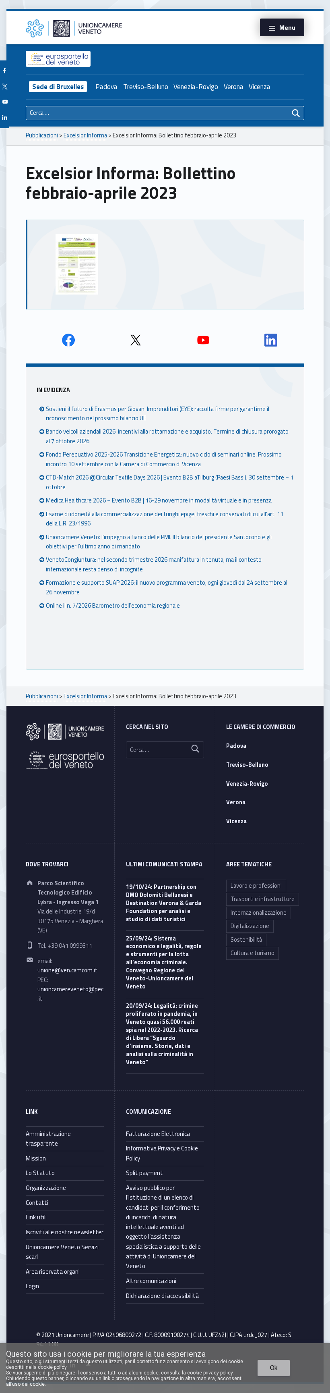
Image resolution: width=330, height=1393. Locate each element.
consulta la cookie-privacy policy (197, 1373)
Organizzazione (46, 1187)
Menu (287, 27)
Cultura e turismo (252, 953)
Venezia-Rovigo (195, 86)
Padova (106, 86)
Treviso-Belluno (145, 86)
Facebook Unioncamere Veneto (68, 340)
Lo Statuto (40, 1172)
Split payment (144, 1172)
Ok (274, 1368)
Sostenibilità (246, 939)
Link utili (36, 1217)
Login (32, 1286)
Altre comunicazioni (151, 1280)
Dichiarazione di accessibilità (162, 1295)
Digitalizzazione (250, 926)
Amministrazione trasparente (48, 1138)
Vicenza (259, 86)
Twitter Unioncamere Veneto (135, 340)
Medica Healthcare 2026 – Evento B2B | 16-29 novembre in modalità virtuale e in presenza (159, 500)
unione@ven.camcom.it (67, 970)
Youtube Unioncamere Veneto (203, 340)
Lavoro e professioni (256, 885)
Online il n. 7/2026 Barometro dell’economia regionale (113, 605)
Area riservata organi (53, 1271)
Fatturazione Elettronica (158, 1133)
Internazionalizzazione (259, 912)
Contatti (37, 1202)
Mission (36, 1158)
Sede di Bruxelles (58, 86)
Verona (233, 86)
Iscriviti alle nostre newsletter (64, 1232)
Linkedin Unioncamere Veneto (270, 340)
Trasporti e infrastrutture (263, 899)
